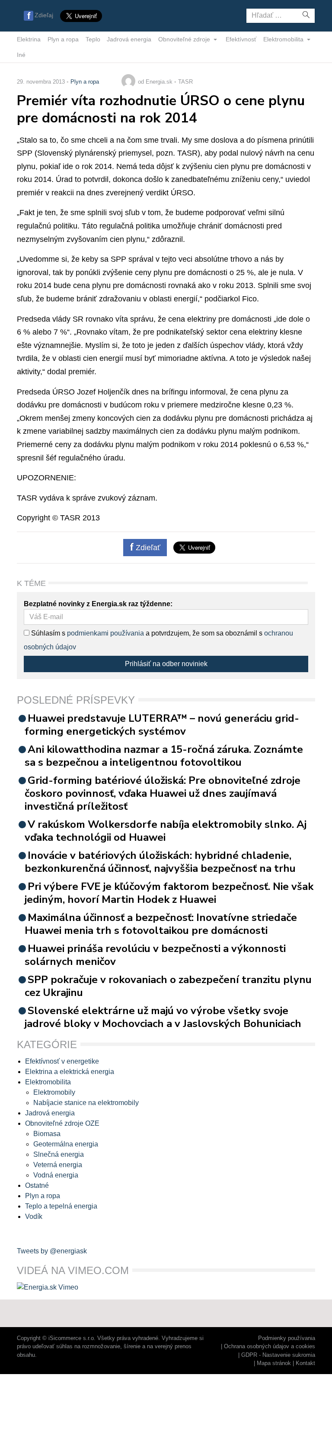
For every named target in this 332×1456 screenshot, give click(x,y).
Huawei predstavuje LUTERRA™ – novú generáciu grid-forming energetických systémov (162, 725)
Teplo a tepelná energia (61, 1206)
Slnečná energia (58, 1154)
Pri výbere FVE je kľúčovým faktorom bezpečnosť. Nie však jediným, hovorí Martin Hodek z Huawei (169, 893)
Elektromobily (54, 1092)
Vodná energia (55, 1175)
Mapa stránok (274, 1363)
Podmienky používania (286, 1338)
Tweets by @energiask (52, 1251)
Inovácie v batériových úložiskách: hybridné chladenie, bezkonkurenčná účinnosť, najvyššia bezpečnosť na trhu (160, 862)
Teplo (93, 39)
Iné (21, 54)
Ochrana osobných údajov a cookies (269, 1346)
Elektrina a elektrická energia (69, 1071)
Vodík (33, 1216)
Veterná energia (57, 1164)
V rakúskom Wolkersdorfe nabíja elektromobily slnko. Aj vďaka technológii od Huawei (165, 831)
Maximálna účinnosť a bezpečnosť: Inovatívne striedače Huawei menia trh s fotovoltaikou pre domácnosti (161, 924)
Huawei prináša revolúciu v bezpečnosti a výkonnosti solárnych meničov (155, 955)
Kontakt (305, 1363)
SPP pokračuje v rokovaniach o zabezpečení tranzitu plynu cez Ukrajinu (168, 986)
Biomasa (47, 1133)
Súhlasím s (47, 633)
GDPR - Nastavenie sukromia (278, 1355)
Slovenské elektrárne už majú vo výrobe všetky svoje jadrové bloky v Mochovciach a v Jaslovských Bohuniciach (163, 1017)
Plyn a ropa (63, 39)
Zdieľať (147, 547)
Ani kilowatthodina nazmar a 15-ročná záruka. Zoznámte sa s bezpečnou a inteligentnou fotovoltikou (164, 756)
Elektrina (29, 39)
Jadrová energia (129, 39)
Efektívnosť (241, 39)
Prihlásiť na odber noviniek (166, 663)
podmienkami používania (105, 633)
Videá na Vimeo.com (73, 1270)
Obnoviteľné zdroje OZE (62, 1123)
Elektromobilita (284, 39)
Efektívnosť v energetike (62, 1061)
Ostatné (37, 1185)
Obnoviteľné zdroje (185, 39)
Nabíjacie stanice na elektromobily (86, 1102)
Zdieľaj (44, 15)
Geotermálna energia (65, 1144)
